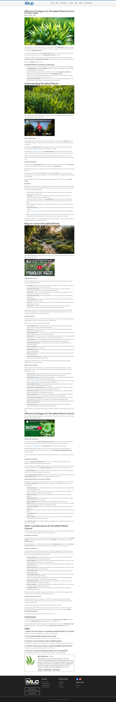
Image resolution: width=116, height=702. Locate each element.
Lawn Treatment (45, 681)
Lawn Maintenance (45, 686)
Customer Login (88, 3)
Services (71, 3)
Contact (81, 3)
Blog (76, 3)
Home (52, 3)
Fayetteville (61, 681)
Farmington (61, 683)
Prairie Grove (61, 686)
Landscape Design (45, 683)
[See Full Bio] (68, 667)
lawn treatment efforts (35, 446)
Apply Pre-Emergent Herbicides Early (34, 380)
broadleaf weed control (36, 151)
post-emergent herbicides (32, 389)
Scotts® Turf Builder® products (33, 211)
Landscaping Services (46, 685)
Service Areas (63, 3)
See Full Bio (65, 667)
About (57, 3)
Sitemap (77, 685)
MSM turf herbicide (34, 337)
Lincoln (60, 685)
